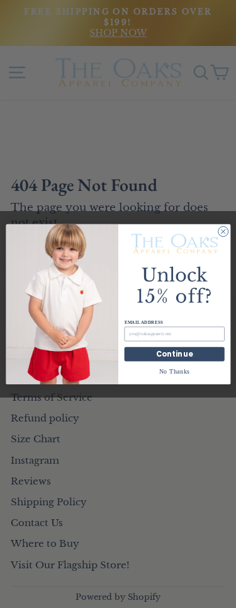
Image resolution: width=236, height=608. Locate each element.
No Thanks (174, 370)
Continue (174, 354)
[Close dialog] (223, 231)
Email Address (143, 321)
